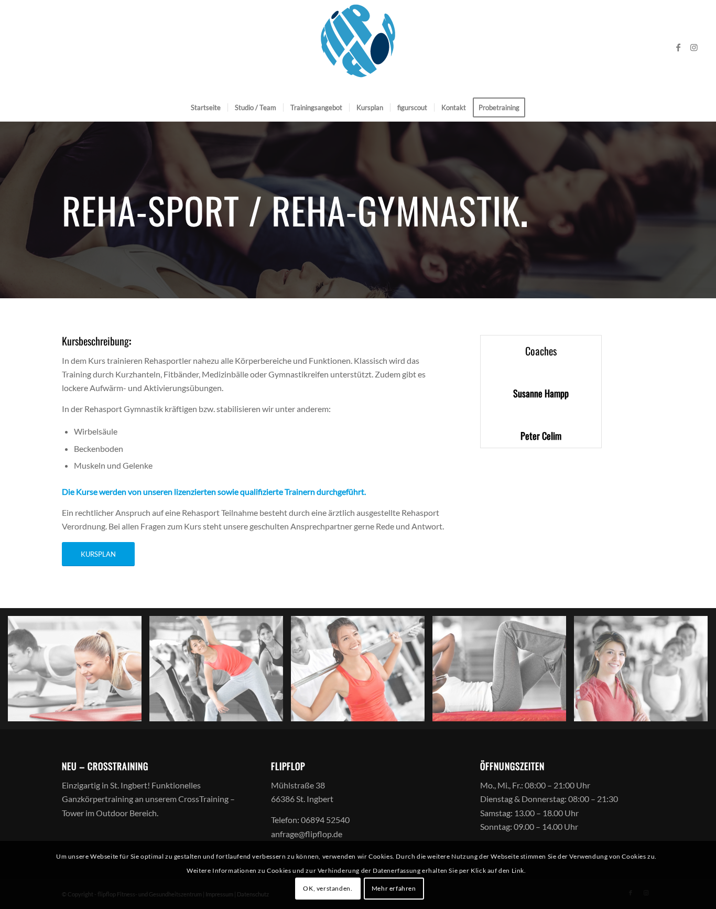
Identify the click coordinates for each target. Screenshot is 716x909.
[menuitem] (205, 107)
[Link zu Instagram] (694, 47)
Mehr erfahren (394, 888)
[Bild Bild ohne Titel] (78, 672)
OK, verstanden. (327, 888)
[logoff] (358, 47)
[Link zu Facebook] (678, 47)
